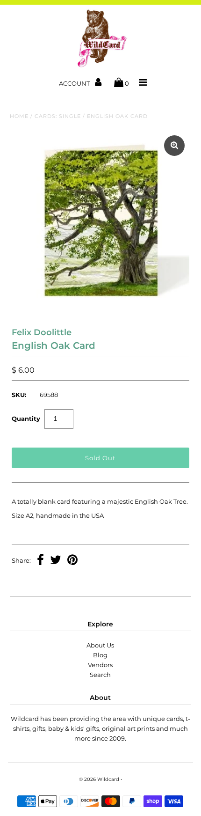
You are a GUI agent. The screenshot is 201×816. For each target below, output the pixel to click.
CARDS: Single (58, 116)
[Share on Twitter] (55, 561)
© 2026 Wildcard (99, 779)
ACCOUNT (75, 83)
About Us (100, 645)
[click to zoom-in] (174, 145)
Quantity (26, 418)
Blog (100, 655)
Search (100, 674)
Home (19, 116)
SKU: (19, 394)
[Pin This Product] (72, 561)
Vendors (100, 665)
